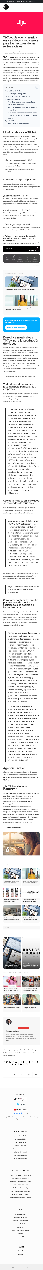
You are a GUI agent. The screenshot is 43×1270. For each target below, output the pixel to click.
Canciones (24, 1050)
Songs (34, 1052)
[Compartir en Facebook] (7, 1074)
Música (11, 1052)
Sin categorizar (13, 52)
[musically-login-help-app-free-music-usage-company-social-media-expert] (21, 23)
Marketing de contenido (20, 1152)
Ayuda (19, 1050)
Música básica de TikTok (13, 91)
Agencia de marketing (14, 1)
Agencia (11, 1050)
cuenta (12, 814)
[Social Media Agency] (12, 7)
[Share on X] (14, 1074)
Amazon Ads (20, 1237)
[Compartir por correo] (36, 1074)
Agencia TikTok (10, 121)
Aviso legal (26, 1267)
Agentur (15, 1050)
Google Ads (20, 1227)
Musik (26, 1052)
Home (6, 52)
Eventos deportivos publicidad (20, 1191)
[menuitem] (13, 1)
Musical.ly (15, 1052)
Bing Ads (20, 1233)
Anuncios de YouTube (20, 1224)
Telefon (20, 1254)
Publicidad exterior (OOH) (20, 1194)
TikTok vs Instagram (13, 827)
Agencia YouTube (20, 1145)
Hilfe (29, 1050)
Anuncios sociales (20, 1214)
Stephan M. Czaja (12, 1031)
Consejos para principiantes (17, 94)
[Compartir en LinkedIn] (28, 1074)
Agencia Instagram (20, 1142)
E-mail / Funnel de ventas (20, 1185)
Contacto (32, 1)
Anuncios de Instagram (20, 1220)
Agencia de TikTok (20, 1139)
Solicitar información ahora (16, 327)
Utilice (13, 1055)
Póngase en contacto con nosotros (21, 1197)
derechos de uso (9, 363)
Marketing (33, 1050)
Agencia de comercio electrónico (20, 1175)
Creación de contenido (20, 1149)
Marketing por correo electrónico (20, 1181)
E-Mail (20, 1251)
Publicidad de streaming (20, 1188)
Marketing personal (20, 1158)
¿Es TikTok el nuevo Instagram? (18, 123)
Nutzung (30, 1052)
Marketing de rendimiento (20, 1178)
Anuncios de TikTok (20, 1217)
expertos (6, 777)
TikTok (5, 57)
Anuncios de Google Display (20, 1230)
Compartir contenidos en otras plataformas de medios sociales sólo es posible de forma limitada (22, 115)
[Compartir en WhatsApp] (21, 1074)
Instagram (21, 793)
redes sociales (8, 361)
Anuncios (25, 1)
